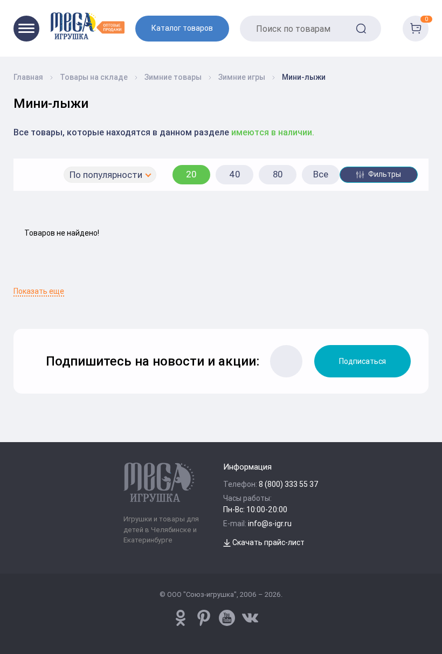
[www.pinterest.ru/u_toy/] (180, 618)
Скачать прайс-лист (268, 542)
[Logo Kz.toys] (87, 25)
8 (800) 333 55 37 (289, 484)
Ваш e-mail (19, 280)
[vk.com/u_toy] (250, 618)
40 (234, 174)
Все (320, 174)
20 (191, 174)
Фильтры (384, 174)
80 (278, 174)
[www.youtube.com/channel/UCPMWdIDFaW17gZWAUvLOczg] (227, 618)
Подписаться (362, 361)
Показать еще (38, 291)
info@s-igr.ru (270, 523)
